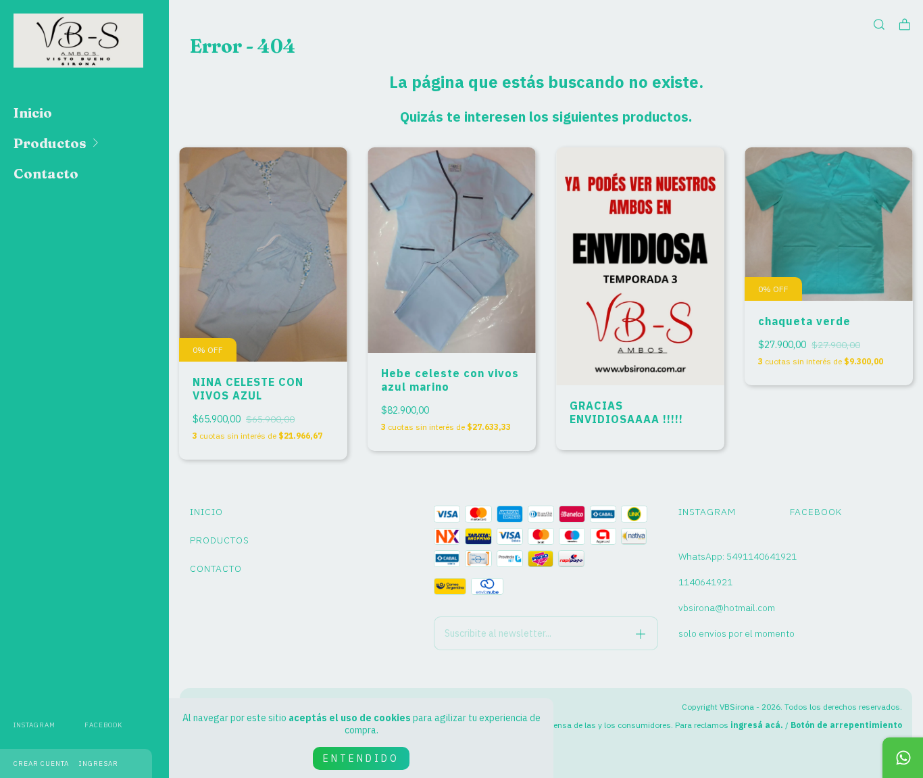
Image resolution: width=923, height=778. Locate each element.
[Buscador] (879, 24)
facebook (103, 725)
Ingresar (98, 763)
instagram (34, 725)
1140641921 (705, 582)
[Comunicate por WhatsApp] (902, 757)
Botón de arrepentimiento (846, 725)
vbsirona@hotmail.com (726, 608)
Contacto (46, 173)
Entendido (361, 758)
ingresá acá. (756, 725)
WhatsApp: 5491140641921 (737, 556)
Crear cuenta (41, 763)
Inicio (33, 112)
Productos (50, 143)
